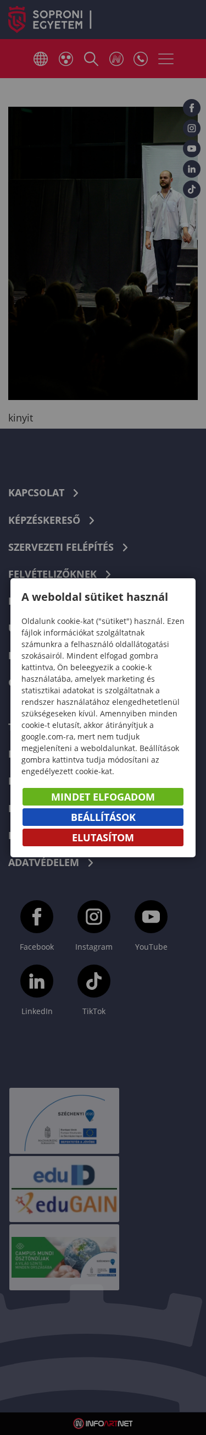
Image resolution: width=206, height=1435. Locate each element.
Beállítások (103, 817)
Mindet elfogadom (103, 796)
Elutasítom (103, 837)
